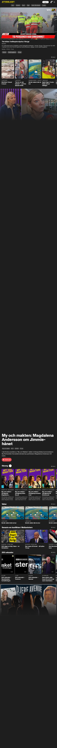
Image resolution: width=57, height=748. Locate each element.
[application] (28, 23)
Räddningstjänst (12, 52)
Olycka (4, 52)
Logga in (45, 2)
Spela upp (7, 459)
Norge (19, 52)
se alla (53, 57)
